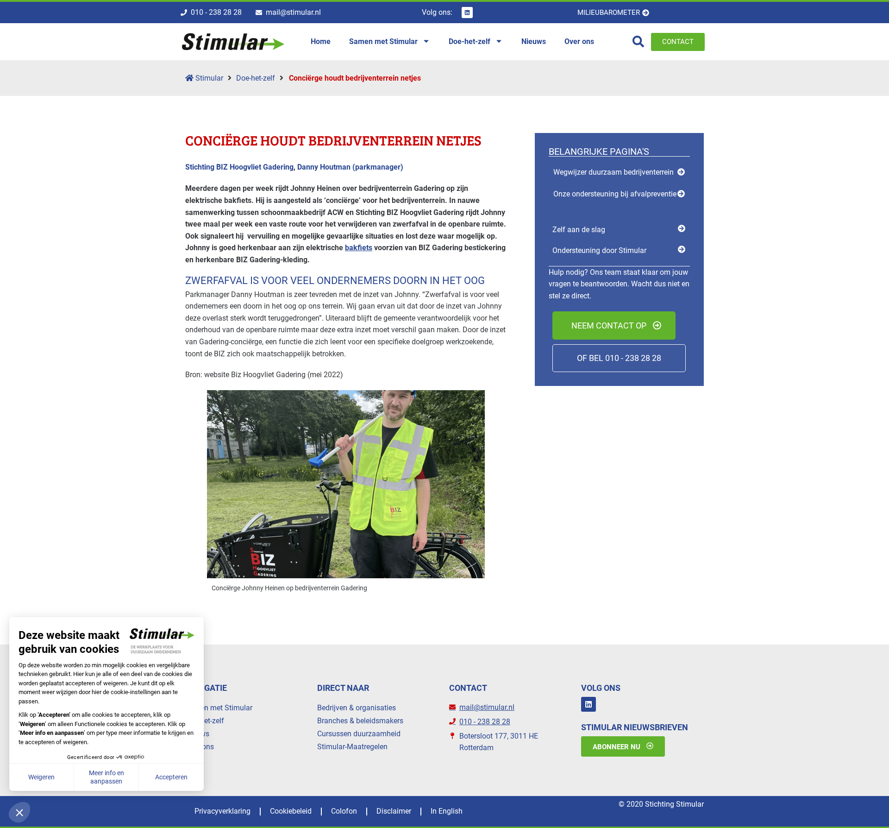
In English (447, 811)
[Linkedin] (467, 12)
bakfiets (358, 247)
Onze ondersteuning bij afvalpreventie (614, 194)
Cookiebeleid (291, 811)
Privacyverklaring (222, 811)
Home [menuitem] (321, 41)
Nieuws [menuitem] (533, 41)
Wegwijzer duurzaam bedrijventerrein (613, 172)
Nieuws (197, 733)
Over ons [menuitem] (579, 41)
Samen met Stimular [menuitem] (383, 41)
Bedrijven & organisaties (356, 707)
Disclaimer (393, 811)
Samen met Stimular (218, 707)
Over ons (199, 746)
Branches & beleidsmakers (360, 720)
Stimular (208, 78)
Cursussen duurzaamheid (359, 733)
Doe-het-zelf (255, 78)
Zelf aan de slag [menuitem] (578, 229)
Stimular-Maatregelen (352, 746)
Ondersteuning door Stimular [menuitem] (599, 250)
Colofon (344, 811)
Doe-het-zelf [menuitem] (469, 41)
